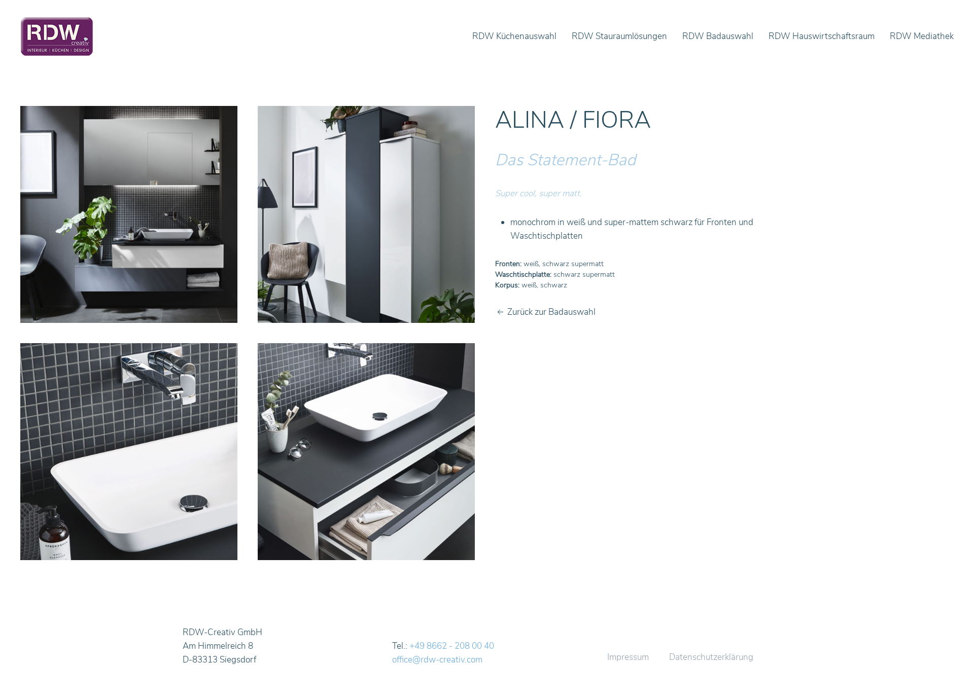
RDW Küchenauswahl (514, 36)
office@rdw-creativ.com (437, 660)
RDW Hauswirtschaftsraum (822, 36)
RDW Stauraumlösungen (619, 36)
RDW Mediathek (922, 36)
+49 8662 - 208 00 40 (451, 646)
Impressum (628, 657)
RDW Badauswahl (717, 36)
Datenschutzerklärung (711, 657)
